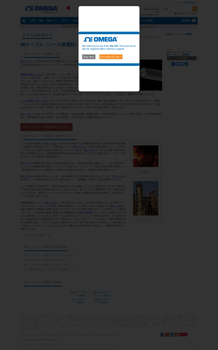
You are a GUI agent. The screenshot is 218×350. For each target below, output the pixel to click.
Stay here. (89, 56)
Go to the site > (111, 56)
